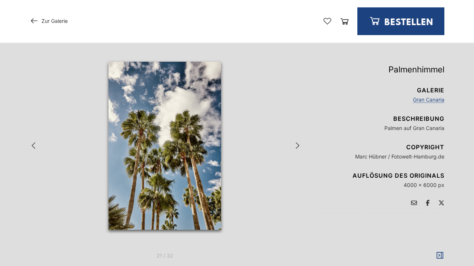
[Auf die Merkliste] (327, 21)
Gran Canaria (428, 99)
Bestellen (407, 22)
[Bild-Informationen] (439, 255)
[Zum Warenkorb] (344, 21)
